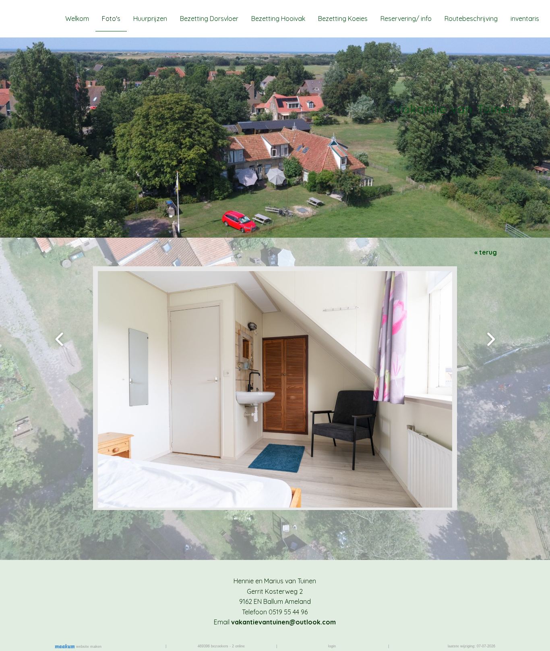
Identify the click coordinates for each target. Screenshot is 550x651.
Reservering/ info (406, 19)
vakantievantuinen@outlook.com (283, 622)
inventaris (525, 19)
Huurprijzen (150, 19)
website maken (88, 647)
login (332, 646)
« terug (485, 252)
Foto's (111, 19)
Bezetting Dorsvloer (209, 19)
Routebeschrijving (471, 19)
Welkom (77, 19)
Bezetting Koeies (343, 19)
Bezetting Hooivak (278, 19)
